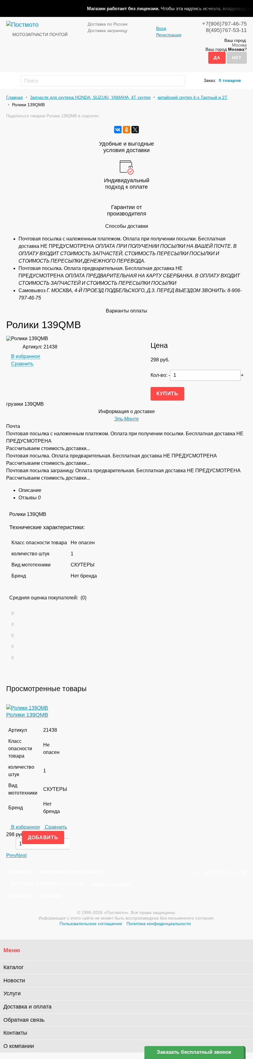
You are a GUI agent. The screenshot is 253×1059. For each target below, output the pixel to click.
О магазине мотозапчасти (71, 872)
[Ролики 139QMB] (27, 708)
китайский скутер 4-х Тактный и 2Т (192, 97)
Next (21, 855)
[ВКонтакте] (118, 129)
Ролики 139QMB (27, 715)
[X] (135, 129)
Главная (14, 97)
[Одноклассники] (126, 129)
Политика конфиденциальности (158, 923)
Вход (161, 28)
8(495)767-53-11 (226, 30)
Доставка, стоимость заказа (47, 883)
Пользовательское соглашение (91, 923)
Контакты (22, 895)
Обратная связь (111, 884)
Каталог (52, 895)
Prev (11, 855)
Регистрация (168, 34)
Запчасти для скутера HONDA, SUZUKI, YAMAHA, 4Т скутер (90, 97)
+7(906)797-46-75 (224, 24)
